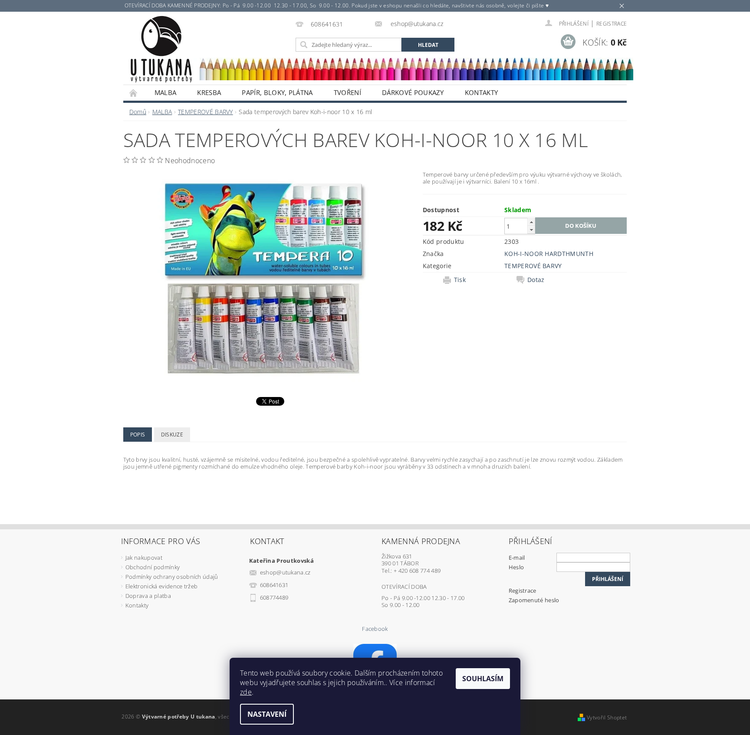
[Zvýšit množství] (531, 222)
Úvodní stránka (133, 92)
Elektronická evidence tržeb (161, 586)
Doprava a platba (148, 596)
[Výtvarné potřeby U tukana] (161, 49)
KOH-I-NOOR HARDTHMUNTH (548, 253)
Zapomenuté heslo (534, 600)
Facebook (375, 629)
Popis (137, 434)
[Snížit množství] (531, 230)
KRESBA (209, 92)
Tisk (460, 280)
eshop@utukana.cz (285, 572)
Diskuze (172, 434)
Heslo (516, 567)
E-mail (517, 557)
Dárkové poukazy (413, 92)
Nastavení (266, 714)
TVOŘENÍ (347, 92)
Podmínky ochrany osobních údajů (171, 577)
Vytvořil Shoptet (607, 717)
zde (246, 692)
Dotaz (536, 280)
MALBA (166, 92)
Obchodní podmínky (152, 567)
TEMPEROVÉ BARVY (533, 266)
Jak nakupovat (143, 557)
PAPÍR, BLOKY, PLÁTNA (277, 92)
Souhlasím (482, 678)
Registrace (611, 23)
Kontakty (481, 92)
